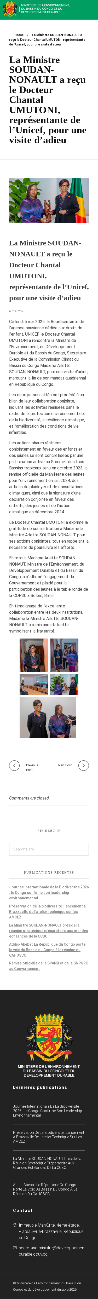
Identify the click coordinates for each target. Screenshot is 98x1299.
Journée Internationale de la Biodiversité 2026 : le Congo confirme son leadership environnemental (49, 892)
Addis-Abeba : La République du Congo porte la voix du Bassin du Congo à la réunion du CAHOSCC (47, 949)
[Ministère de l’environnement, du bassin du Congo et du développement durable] (36, 9)
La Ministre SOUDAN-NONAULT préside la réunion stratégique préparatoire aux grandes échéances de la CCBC (48, 930)
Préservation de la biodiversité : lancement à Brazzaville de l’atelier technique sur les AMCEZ (47, 911)
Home (19, 35)
